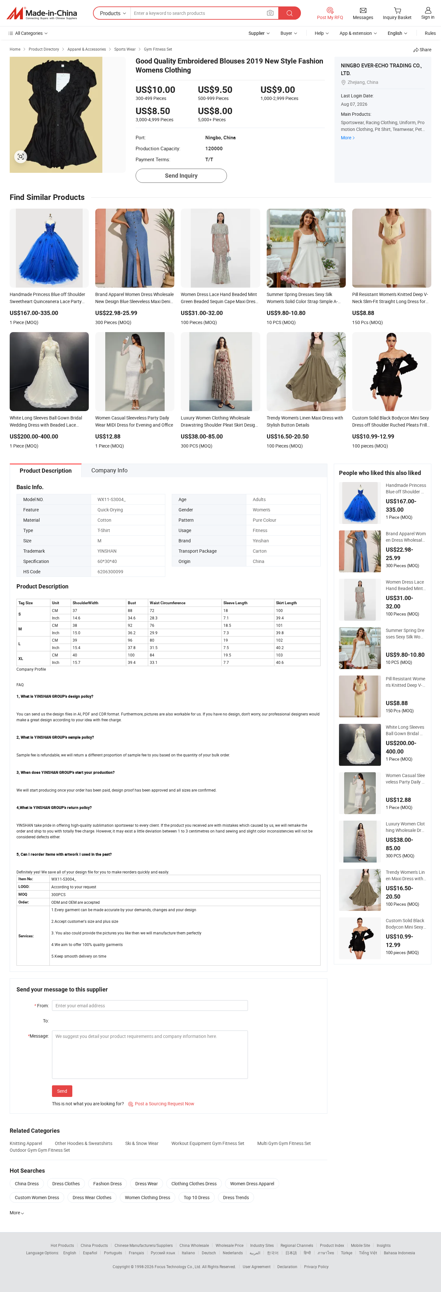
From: (41, 1005)
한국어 (273, 1252)
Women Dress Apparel (252, 1183)
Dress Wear (146, 1183)
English (69, 1252)
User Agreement (257, 1266)
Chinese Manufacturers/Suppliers (144, 1245)
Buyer (286, 33)
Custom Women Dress (37, 1197)
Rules (430, 33)
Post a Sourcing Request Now (161, 1103)
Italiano (188, 1252)
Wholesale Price (229, 1245)
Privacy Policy (316, 1266)
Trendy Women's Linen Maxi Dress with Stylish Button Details (406, 875)
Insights (384, 1245)
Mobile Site (360, 1245)
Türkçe (346, 1252)
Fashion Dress (107, 1183)
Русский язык (163, 1252)
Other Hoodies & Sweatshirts (83, 1143)
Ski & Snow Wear (142, 1143)
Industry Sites (262, 1245)
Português (113, 1252)
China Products (94, 1245)
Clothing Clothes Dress (194, 1183)
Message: (38, 1036)
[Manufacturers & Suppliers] (41, 13)
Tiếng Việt (368, 1252)
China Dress (27, 1183)
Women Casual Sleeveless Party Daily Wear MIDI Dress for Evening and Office (406, 778)
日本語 (291, 1252)
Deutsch (209, 1252)
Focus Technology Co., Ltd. (178, 1266)
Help (319, 33)
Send (62, 1091)
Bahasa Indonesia (399, 1252)
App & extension (356, 33)
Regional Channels (297, 1245)
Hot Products (62, 1245)
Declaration (287, 1266)
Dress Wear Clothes (92, 1197)
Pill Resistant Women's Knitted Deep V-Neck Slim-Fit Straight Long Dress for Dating (406, 682)
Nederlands (233, 1252)
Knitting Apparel (26, 1143)
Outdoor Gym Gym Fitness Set (40, 1150)
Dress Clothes (66, 1183)
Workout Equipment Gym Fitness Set (207, 1143)
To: (46, 1021)
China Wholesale (194, 1245)
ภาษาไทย (326, 1252)
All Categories (29, 33)
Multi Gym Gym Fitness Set (284, 1143)
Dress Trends (236, 1197)
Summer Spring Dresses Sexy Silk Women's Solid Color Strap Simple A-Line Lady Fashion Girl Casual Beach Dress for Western (405, 633)
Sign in (428, 17)
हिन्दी (307, 1252)
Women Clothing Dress (147, 1197)
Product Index (332, 1245)
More (346, 137)
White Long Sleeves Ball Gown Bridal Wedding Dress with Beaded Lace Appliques (406, 730)
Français (136, 1252)
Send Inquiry (181, 175)
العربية (255, 1252)
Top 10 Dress (197, 1197)
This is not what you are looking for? (88, 1103)
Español (90, 1252)
